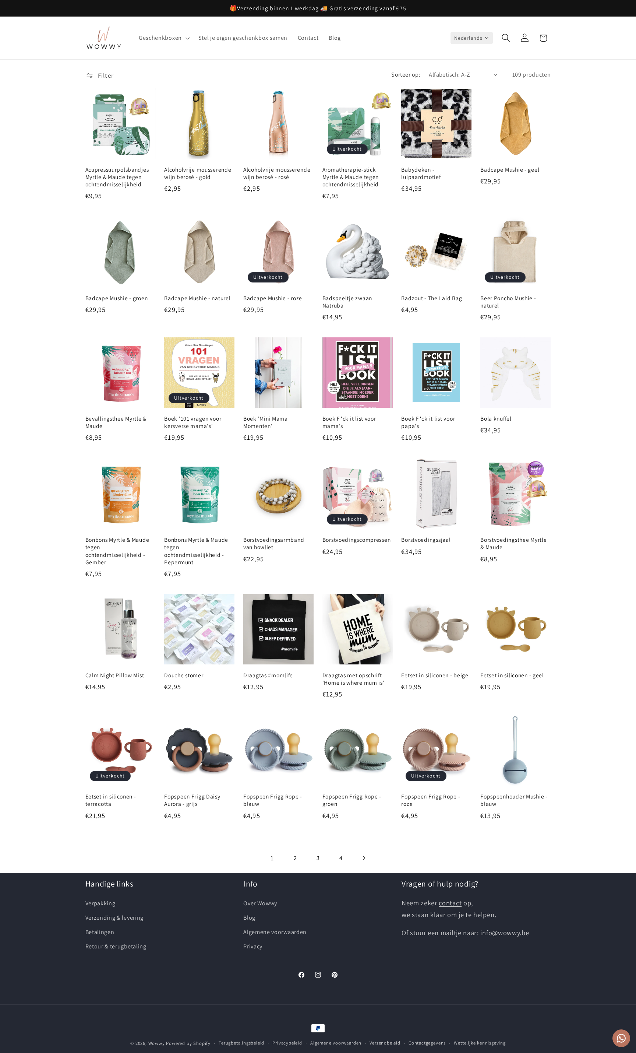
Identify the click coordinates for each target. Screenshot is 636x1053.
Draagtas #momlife (268, 675)
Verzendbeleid (385, 1043)
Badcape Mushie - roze (272, 297)
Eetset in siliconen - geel (512, 675)
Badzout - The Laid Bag (431, 297)
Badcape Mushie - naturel (197, 297)
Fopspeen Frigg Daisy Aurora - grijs (192, 800)
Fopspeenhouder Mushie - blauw (514, 800)
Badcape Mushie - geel (509, 169)
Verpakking (100, 904)
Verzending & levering (114, 918)
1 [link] (272, 857)
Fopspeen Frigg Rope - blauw (272, 800)
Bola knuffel (496, 418)
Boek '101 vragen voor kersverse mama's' (192, 422)
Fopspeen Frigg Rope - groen (351, 800)
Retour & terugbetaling (115, 946)
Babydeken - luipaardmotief (421, 173)
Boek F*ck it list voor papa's (428, 422)
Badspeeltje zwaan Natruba (347, 301)
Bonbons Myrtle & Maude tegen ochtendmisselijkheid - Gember (117, 550)
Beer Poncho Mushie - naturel (508, 301)
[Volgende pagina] (363, 858)
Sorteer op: (405, 74)
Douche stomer (183, 675)
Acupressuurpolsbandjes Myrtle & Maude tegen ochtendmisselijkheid (117, 177)
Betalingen (99, 932)
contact (450, 903)
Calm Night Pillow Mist (114, 675)
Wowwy (156, 1043)
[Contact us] (621, 1038)
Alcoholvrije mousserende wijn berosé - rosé (276, 173)
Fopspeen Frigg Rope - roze (430, 800)
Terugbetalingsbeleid (241, 1043)
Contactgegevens (427, 1043)
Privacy (252, 946)
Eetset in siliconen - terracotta (110, 800)
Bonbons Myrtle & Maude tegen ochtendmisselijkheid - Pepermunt (196, 550)
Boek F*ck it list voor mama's (349, 422)
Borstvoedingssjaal (426, 539)
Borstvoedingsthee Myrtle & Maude (513, 543)
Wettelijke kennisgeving (480, 1043)
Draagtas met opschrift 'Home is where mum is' (353, 679)
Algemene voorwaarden (275, 932)
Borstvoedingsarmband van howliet (273, 543)
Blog (249, 918)
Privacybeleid (287, 1043)
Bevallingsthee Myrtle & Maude (116, 422)
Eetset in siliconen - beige (434, 675)
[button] (163, 38)
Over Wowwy (260, 904)
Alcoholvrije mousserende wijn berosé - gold (197, 173)
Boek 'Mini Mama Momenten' (265, 422)
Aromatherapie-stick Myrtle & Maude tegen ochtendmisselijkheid (350, 177)
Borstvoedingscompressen (356, 539)
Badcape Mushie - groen (116, 297)
